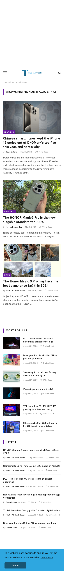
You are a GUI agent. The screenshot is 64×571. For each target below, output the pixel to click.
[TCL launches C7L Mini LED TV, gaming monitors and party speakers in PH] (11, 410)
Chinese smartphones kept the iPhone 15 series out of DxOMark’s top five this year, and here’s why (31, 143)
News (7, 275)
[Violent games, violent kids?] (11, 393)
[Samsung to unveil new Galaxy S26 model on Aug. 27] (11, 376)
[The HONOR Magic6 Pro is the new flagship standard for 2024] (32, 196)
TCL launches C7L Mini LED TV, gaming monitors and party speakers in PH (39, 409)
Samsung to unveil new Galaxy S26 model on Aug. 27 (31, 466)
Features (9, 132)
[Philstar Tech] (32, 73)
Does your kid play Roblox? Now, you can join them (29, 523)
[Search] (59, 72)
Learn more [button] (47, 557)
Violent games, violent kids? (38, 389)
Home (6, 82)
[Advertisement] (32, 34)
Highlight (9, 211)
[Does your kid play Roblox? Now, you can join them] (11, 360)
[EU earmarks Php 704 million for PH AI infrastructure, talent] (11, 427)
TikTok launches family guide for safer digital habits (32, 510)
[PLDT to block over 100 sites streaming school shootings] (11, 343)
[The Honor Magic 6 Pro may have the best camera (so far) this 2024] (32, 260)
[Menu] (5, 72)
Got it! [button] (15, 565)
